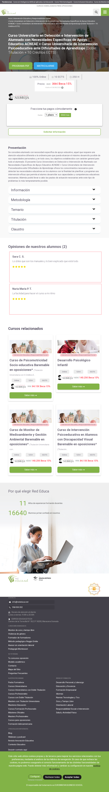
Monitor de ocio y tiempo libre (21, 630)
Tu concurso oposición (18, 658)
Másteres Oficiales (16, 712)
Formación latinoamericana (20, 724)
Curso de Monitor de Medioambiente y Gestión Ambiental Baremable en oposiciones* (29, 439)
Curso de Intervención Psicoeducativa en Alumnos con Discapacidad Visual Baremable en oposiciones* (77, 439)
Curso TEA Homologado (63, 2)
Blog (10, 733)
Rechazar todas (52, 777)
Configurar (35, 776)
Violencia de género (17, 634)
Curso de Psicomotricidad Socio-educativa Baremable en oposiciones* (29, 367)
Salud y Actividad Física (66, 712)
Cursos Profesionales (17, 694)
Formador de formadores (19, 637)
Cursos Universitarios (17, 686)
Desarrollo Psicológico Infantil (73, 362)
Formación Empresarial (66, 690)
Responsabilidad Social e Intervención (72, 709)
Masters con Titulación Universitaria (23, 701)
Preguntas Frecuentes (18, 673)
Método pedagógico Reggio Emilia (23, 641)
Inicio (10, 18)
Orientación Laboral (64, 705)
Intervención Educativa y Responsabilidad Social (32, 18)
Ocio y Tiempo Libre (65, 701)
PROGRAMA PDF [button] (20, 65)
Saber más (29, 395)
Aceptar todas (72, 777)
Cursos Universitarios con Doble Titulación (26, 690)
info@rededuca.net (20, 602)
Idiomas (59, 694)
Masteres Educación (17, 705)
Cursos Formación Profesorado (22, 709)
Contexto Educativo (16, 744)
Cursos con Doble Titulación (20, 697)
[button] (54, 190)
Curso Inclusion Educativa (83, 2)
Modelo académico (16, 662)
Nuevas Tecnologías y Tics (67, 697)
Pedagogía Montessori (18, 649)
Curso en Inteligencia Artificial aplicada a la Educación (33, 2)
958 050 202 (17, 607)
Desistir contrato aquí (17, 750)
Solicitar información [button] (54, 131)
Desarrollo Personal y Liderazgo (70, 682)
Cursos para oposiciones (19, 720)
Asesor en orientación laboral (21, 645)
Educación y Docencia (65, 686)
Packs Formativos (16, 682)
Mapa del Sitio (14, 669)
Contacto (12, 666)
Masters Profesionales (18, 716)
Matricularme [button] (45, 65)
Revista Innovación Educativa (21, 740)
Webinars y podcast (17, 737)
